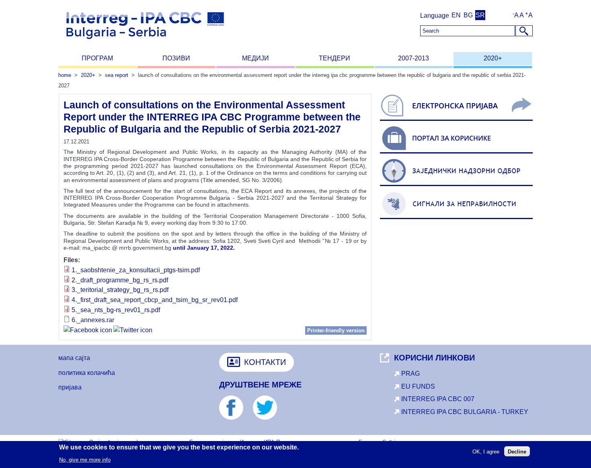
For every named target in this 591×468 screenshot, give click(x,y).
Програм (97, 58)
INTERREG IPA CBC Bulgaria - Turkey (464, 411)
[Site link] (456, 120)
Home (64, 75)
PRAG (410, 373)
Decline (517, 451)
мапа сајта (74, 357)
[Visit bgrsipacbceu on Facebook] (88, 331)
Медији (255, 58)
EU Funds (418, 386)
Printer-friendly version (336, 330)
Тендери (334, 58)
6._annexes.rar (93, 320)
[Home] (145, 42)
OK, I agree (485, 451)
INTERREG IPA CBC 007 (437, 399)
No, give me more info (85, 459)
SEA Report (116, 75)
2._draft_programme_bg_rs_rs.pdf (120, 280)
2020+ (493, 58)
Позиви (176, 58)
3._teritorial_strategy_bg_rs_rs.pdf (120, 289)
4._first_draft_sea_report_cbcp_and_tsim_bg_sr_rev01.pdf (155, 299)
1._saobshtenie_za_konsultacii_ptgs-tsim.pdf (136, 270)
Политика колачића (86, 372)
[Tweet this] (132, 331)
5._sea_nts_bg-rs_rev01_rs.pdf (116, 309)
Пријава (70, 387)
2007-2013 (413, 58)
